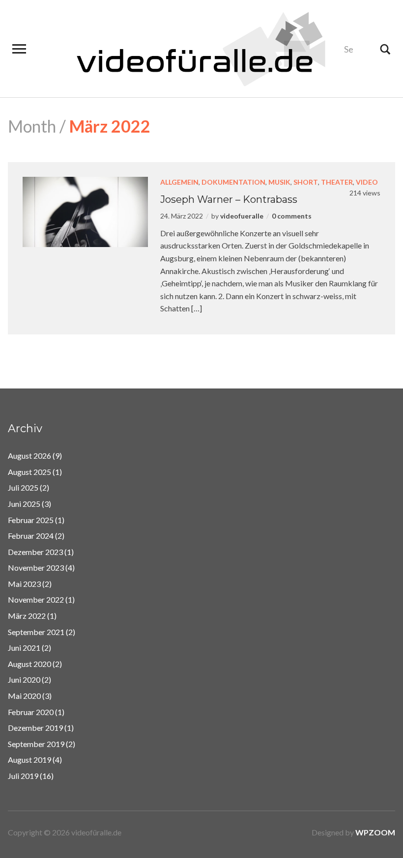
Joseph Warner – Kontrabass (228, 199)
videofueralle (241, 216)
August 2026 (29, 455)
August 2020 (29, 663)
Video (367, 182)
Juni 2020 (24, 679)
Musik (279, 182)
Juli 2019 (23, 775)
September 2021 (36, 632)
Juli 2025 (23, 487)
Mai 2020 (24, 695)
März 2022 (27, 615)
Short (305, 182)
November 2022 (36, 599)
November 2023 (36, 567)
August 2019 (29, 759)
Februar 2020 (31, 712)
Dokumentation (233, 182)
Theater (337, 182)
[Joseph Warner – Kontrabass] (85, 211)
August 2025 (29, 471)
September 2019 (36, 743)
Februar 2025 (31, 520)
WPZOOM (375, 832)
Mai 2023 (24, 583)
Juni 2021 (24, 647)
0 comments (292, 216)
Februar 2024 (31, 535)
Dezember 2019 (35, 727)
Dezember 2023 (35, 551)
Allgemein (179, 182)
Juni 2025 (24, 503)
